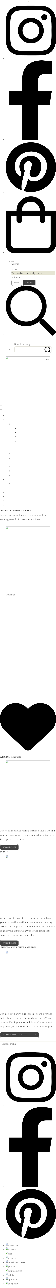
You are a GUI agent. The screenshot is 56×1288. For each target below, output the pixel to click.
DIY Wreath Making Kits (22, 449)
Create (19, 1044)
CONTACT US (12, 500)
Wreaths (15, 475)
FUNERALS (11, 488)
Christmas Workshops (22, 445)
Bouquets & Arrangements (24, 424)
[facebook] (31, 139)
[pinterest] (31, 192)
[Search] (48, 349)
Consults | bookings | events (19, 492)
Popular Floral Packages (23, 466)
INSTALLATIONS (14, 496)
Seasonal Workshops (21, 471)
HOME (9, 415)
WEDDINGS (11, 479)
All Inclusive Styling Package (25, 483)
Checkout (29, 283)
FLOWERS (11, 419)
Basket (16, 283)
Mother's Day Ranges (27, 436)
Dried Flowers (18, 454)
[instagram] (31, 58)
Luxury (21, 432)
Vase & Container (25, 441)
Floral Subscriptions (21, 458)
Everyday (22, 428)
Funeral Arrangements (22, 462)
